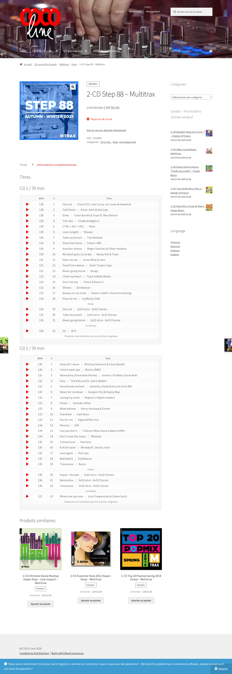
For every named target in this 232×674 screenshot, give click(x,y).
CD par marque (73, 51)
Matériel (114, 51)
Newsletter (135, 11)
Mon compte (153, 11)
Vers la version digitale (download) (106, 130)
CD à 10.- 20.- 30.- (42, 51)
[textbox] (191, 97)
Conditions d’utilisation (34, 653)
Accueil (28, 64)
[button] (73, 87)
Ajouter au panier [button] (40, 604)
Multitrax (64, 64)
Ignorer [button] (223, 668)
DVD (95, 51)
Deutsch (175, 246)
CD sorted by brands (45, 64)
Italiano (175, 250)
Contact (120, 11)
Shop (23, 51)
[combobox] (191, 97)
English (175, 254)
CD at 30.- (105, 142)
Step (74, 64)
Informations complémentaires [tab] (56, 165)
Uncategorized (127, 142)
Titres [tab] (23, 165)
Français (175, 242)
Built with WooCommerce (67, 653)
